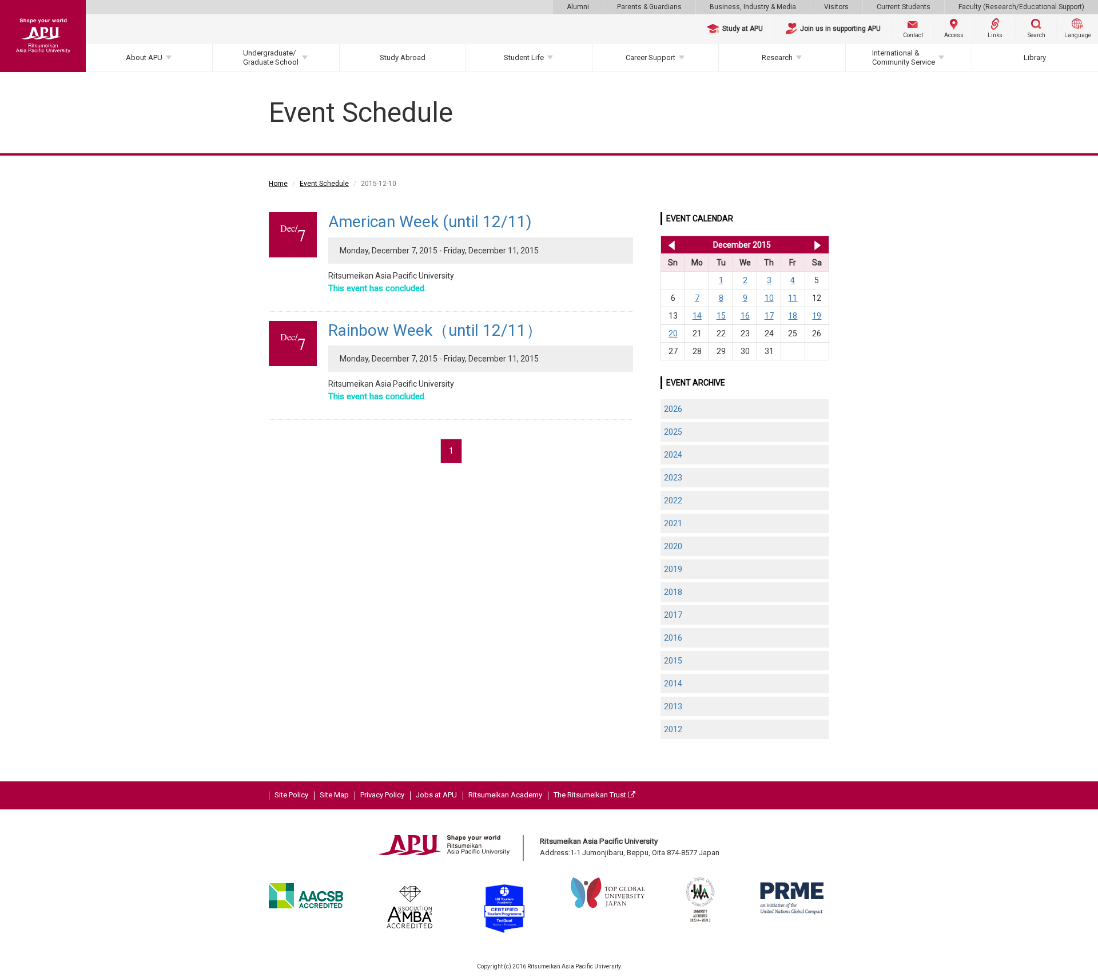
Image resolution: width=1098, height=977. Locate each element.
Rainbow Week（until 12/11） (435, 330)
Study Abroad (402, 57)
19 (816, 315)
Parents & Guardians (649, 7)
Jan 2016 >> (817, 245)
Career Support (650, 57)
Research (777, 57)
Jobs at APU (436, 795)
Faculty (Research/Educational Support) (1021, 7)
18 (792, 315)
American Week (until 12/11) (430, 221)
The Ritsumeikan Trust (591, 795)
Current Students (903, 7)
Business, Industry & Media (753, 7)
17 (769, 315)
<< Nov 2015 (669, 245)
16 (745, 315)
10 (769, 298)
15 (721, 315)
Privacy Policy (382, 795)
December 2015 (742, 244)
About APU (144, 57)
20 (673, 333)
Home (278, 184)
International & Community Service (903, 57)
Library (1035, 57)
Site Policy (291, 795)
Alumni (578, 7)
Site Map (334, 795)
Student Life (524, 57)
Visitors (836, 7)
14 (697, 315)
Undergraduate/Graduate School (271, 57)
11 (792, 298)
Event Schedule (324, 184)
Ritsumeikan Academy (505, 795)
